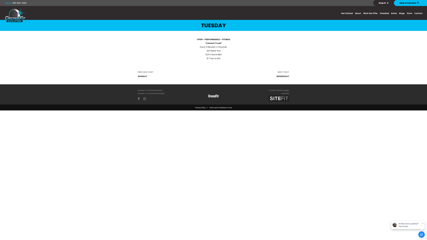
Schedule (384, 13)
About (358, 13)
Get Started (347, 13)
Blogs (402, 13)
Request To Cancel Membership (151, 93)
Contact (418, 13)
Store (409, 13)
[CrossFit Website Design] (279, 98)
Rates (394, 13)
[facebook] (139, 99)
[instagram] (144, 99)
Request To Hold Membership (150, 90)
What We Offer (370, 13)
